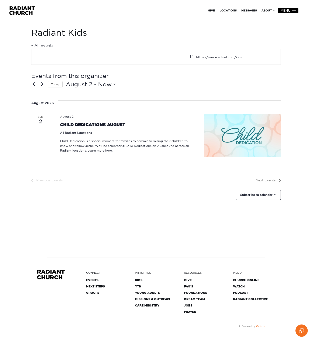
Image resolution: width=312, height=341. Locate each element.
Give (211, 10)
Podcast (240, 292)
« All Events (42, 45)
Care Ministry (147, 305)
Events (92, 280)
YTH (138, 286)
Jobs (188, 305)
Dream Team (194, 299)
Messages (249, 10)
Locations (228, 10)
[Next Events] (42, 84)
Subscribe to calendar (256, 194)
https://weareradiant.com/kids (219, 57)
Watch (239, 286)
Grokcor (260, 326)
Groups (92, 292)
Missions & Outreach (153, 299)
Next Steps (95, 286)
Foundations (195, 292)
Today (55, 84)
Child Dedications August (92, 125)
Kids (138, 280)
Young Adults (147, 292)
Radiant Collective (250, 299)
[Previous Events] (33, 84)
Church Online (246, 280)
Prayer (190, 312)
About (266, 10)
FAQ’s (188, 286)
